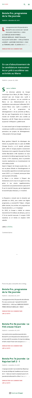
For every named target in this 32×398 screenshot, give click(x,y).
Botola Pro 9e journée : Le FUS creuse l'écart (15, 325)
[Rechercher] (24, 4)
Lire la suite (6, 313)
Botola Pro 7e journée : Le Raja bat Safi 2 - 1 (15, 360)
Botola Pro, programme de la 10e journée (14, 14)
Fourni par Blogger (17, 393)
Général (10, 227)
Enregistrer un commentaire (12, 49)
